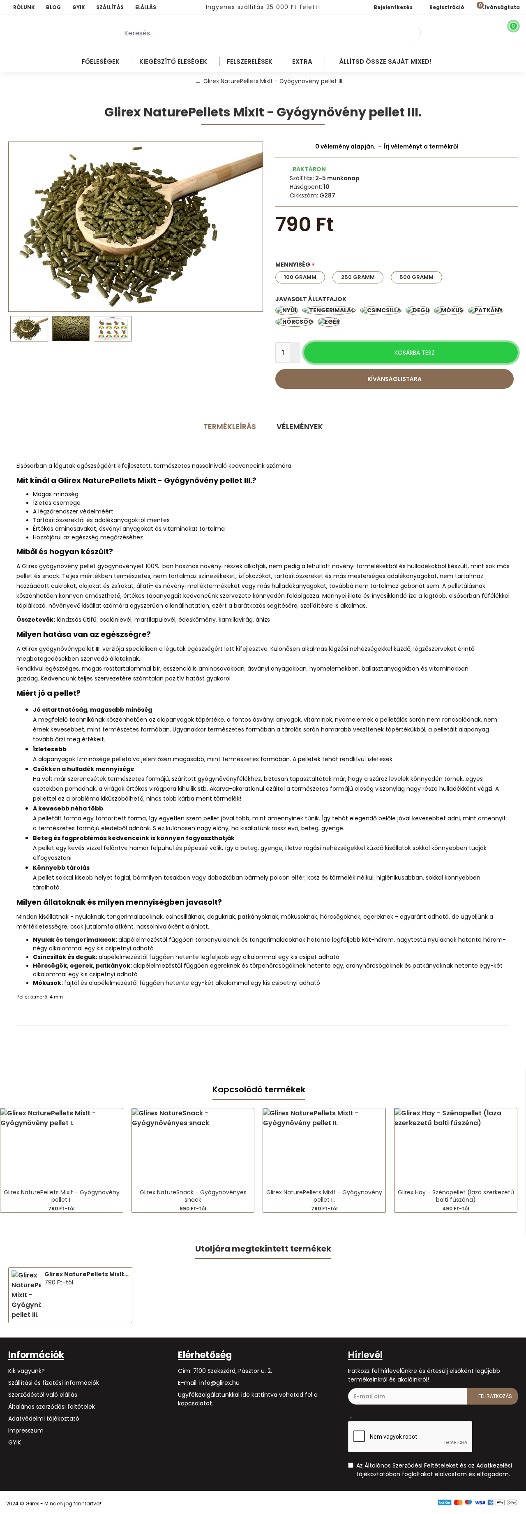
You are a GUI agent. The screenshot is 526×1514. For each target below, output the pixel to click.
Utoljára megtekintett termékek (263, 1249)
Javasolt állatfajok (310, 299)
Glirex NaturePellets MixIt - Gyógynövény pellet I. (62, 1196)
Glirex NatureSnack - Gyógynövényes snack (193, 1196)
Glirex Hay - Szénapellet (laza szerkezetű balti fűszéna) (456, 1196)
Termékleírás (229, 426)
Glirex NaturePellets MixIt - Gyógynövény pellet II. (324, 1196)
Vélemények (300, 426)
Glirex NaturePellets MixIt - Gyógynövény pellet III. (86, 1274)
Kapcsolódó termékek (258, 1089)
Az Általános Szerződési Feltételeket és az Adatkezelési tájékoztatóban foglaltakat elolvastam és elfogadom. (434, 1469)
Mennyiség (292, 264)
